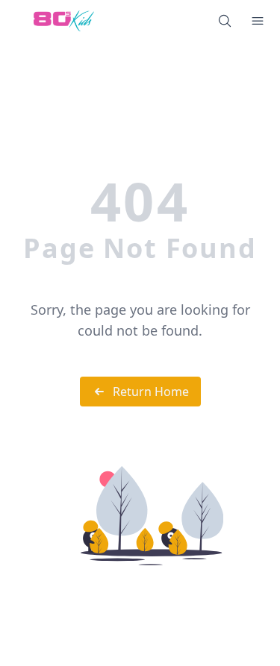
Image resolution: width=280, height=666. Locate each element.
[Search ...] (224, 20)
